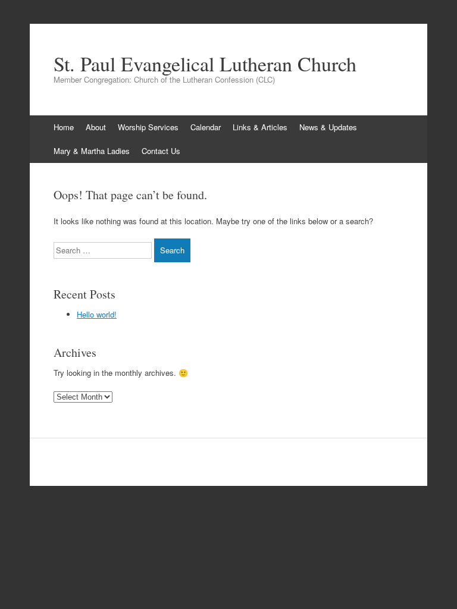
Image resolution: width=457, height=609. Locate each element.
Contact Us (161, 150)
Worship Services (148, 127)
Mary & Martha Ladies (92, 150)
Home (64, 127)
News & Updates (328, 127)
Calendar (205, 127)
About (96, 127)
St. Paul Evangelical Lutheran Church (205, 64)
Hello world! (97, 314)
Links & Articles (260, 127)
